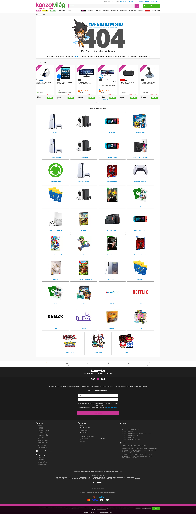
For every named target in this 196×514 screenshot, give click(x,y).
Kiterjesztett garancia (43, 440)
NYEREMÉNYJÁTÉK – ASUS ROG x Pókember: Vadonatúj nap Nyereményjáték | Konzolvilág (137, 457)
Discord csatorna (42, 447)
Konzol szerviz (42, 455)
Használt (53, 10)
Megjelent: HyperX (127, 431)
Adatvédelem (41, 437)
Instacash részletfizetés (44, 442)
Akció (38, 10)
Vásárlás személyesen (43, 434)
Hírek (159, 1)
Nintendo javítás (42, 464)
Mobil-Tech (132, 10)
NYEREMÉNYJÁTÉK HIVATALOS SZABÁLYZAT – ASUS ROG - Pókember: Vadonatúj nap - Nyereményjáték (139, 451)
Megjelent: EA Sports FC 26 (129, 437)
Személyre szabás (146, 507)
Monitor (98, 10)
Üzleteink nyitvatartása (45, 451)
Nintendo (90, 10)
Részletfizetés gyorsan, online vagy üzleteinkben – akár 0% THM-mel (139, 448)
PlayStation (62, 10)
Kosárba (49, 98)
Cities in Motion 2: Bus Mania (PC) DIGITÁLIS (64, 83)
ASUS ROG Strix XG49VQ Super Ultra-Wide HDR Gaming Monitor (107, 86)
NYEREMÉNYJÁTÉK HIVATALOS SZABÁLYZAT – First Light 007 (137, 454)
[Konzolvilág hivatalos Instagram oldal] (104, 379)
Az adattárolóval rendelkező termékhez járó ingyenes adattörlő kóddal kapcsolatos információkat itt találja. (98, 471)
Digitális (140, 10)
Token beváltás (140, 1)
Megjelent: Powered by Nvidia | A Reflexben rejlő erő (136, 433)
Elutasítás (138, 507)
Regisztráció (116, 1)
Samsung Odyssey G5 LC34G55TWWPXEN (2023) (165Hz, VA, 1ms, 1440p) (84, 84)
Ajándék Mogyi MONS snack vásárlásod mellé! (134, 445)
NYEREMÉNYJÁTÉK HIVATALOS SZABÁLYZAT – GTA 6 (135, 453)
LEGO (147, 10)
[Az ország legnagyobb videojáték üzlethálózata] (50, 5)
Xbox (69, 10)
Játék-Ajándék (156, 10)
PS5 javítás (41, 457)
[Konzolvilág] (98, 370)
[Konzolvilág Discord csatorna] (91, 379)
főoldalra (76, 56)
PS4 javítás (41, 459)
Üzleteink (124, 1)
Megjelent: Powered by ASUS (130, 435)
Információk (131, 1)
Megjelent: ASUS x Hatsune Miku (131, 439)
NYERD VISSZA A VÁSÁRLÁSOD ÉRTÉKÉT (132, 447)
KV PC (83, 10)
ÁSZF (39, 439)
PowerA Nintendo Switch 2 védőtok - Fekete (127, 83)
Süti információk (94, 512)
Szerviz (153, 1)
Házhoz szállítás (42, 432)
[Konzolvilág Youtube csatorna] (94, 379)
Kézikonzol (114, 10)
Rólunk (40, 425)
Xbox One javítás (42, 462)
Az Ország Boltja (42, 445)
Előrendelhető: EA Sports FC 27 (130, 429)
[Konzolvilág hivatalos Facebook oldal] (102, 379)
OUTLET (45, 10)
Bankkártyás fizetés (43, 435)
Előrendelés (123, 10)
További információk (101, 509)
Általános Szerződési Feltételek (105, 512)
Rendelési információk (44, 430)
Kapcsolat (40, 427)
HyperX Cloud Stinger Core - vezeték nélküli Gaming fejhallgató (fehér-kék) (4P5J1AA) (44, 84)
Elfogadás (156, 508)
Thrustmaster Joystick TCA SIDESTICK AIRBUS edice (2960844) (148, 84)
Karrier (148, 1)
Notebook (106, 10)
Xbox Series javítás (43, 461)
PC (76, 10)
